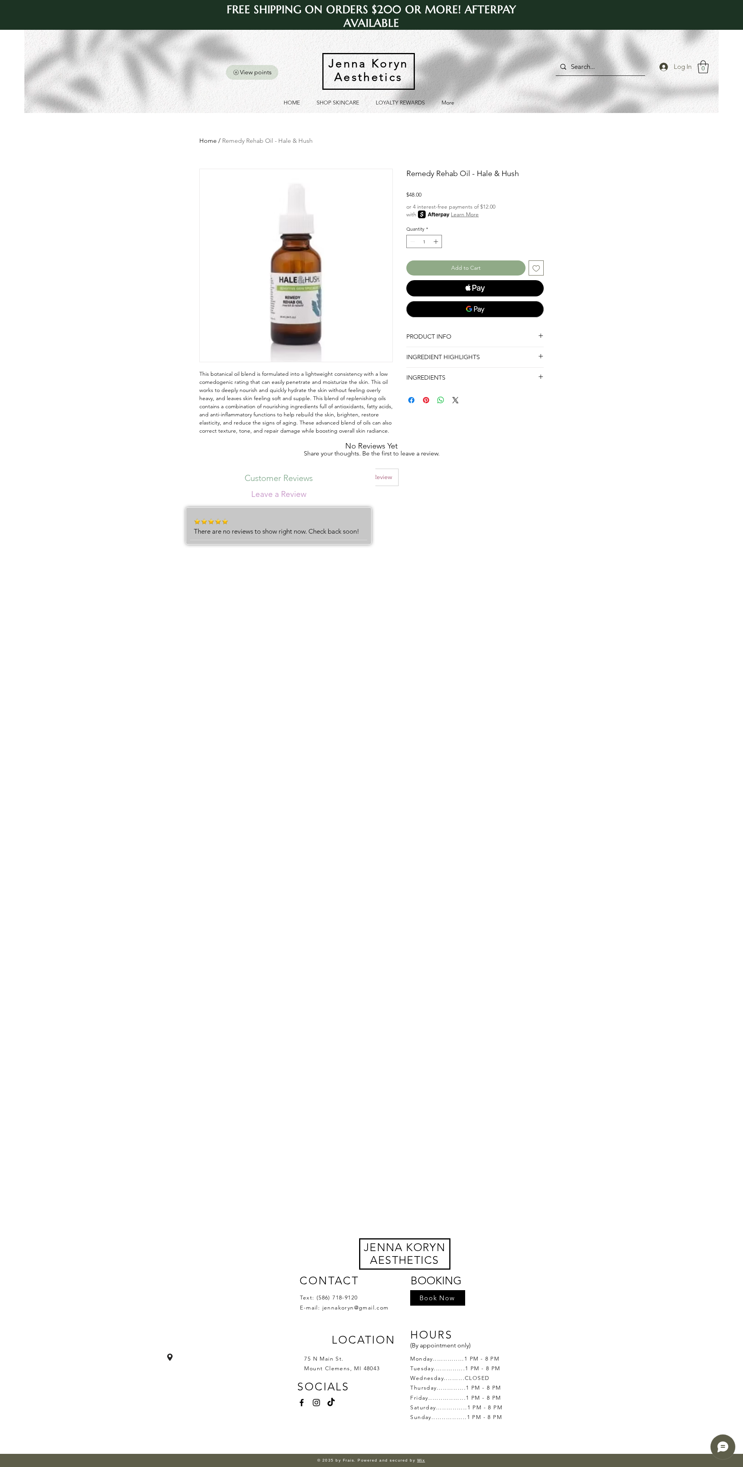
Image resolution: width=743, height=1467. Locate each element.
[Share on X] (455, 400)
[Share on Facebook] (411, 400)
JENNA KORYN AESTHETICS (404, 1254)
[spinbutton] (424, 241)
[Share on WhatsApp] (440, 400)
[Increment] (436, 241)
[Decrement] (411, 241)
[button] (703, 66)
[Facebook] (301, 1402)
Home (208, 140)
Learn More (465, 214)
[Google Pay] (475, 309)
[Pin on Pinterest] (426, 400)
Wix (421, 1460)
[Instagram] (316, 1402)
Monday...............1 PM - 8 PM (454, 1358)
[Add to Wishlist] (536, 268)
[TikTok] (331, 1402)
